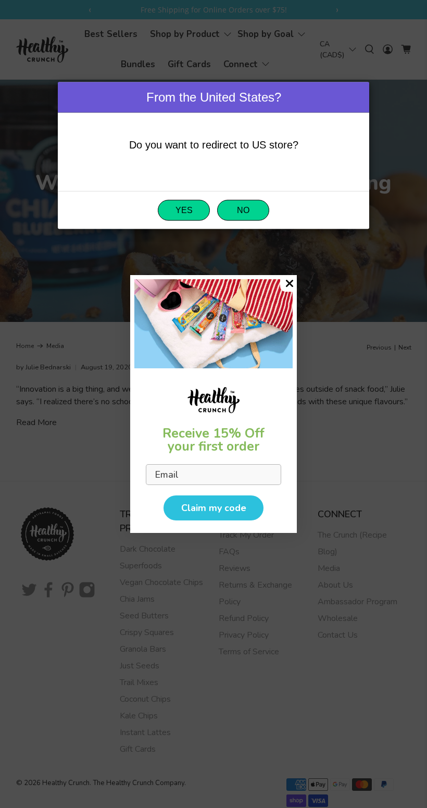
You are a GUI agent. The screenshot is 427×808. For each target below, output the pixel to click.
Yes (184, 210)
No (243, 210)
